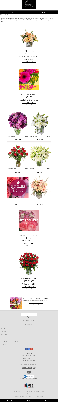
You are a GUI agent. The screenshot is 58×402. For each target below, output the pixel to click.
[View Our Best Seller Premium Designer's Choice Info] (18, 187)
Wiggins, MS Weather (21, 393)
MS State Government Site (35, 393)
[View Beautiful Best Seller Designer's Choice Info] (29, 79)
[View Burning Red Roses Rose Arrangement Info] (18, 155)
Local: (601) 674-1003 (29, 361)
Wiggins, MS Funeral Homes (22, 391)
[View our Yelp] (31, 349)
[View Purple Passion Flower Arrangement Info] (18, 123)
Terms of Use (39, 396)
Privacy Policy (19, 396)
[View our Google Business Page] (29, 349)
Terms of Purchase (29, 396)
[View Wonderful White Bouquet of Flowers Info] (40, 123)
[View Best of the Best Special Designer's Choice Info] (29, 220)
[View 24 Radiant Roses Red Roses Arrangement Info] (29, 263)
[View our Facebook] (26, 349)
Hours (49, 401)
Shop (15, 12)
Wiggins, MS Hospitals (37, 391)
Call (10, 401)
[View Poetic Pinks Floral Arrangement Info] (40, 187)
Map (29, 401)
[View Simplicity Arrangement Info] (40, 155)
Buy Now (28, 61)
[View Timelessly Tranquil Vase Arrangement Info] (29, 36)
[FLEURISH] (29, 8)
